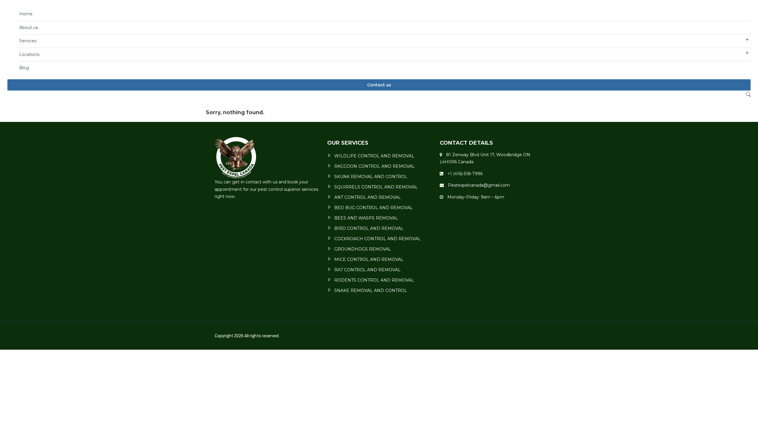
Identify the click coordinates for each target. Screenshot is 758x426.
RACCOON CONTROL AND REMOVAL (374, 166)
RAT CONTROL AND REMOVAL (367, 269)
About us (28, 27)
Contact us (379, 85)
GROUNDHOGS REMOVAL (362, 249)
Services (27, 40)
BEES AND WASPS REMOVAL (366, 218)
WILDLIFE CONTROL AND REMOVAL (374, 156)
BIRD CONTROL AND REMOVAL (369, 228)
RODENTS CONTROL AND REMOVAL (374, 280)
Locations (29, 54)
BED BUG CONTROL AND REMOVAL (373, 207)
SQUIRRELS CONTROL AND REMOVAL (376, 187)
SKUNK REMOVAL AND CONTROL (370, 176)
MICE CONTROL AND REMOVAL (369, 259)
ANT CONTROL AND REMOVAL (367, 197)
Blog (24, 67)
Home (26, 14)
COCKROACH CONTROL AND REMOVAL (377, 238)
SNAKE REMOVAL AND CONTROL (370, 290)
